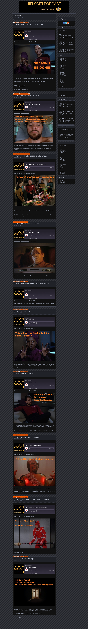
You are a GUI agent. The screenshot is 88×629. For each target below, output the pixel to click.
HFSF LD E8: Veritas (63, 35)
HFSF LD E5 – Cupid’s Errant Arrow (66, 42)
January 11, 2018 (26, 22)
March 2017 (62, 72)
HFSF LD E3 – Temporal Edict (65, 118)
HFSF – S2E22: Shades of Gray (26, 96)
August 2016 (62, 78)
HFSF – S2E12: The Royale (24, 559)
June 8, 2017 (25, 497)
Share (36, 39)
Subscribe (31, 39)
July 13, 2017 (25, 309)
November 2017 (63, 64)
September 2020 (63, 60)
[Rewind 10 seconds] (31, 36)
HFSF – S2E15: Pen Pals (24, 373)
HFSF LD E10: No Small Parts (65, 30)
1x (33, 36)
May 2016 (61, 81)
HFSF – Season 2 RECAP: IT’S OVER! (29, 24)
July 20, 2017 (25, 281)
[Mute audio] (29, 36)
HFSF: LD (61, 180)
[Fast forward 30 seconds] (36, 36)
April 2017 (62, 71)
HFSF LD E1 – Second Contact (65, 50)
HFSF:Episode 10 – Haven (68, 134)
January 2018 (62, 63)
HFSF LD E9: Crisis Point (64, 33)
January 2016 (62, 86)
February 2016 (62, 172)
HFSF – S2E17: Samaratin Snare (27, 224)
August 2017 (62, 66)
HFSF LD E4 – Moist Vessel (65, 44)
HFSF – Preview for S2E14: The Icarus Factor (31, 499)
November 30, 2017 (26, 93)
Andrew (61, 134)
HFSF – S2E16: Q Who (23, 311)
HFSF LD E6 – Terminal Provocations (66, 40)
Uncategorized (62, 95)
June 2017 (62, 68)
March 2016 (62, 83)
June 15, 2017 (25, 435)
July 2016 (61, 79)
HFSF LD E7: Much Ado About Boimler (66, 37)
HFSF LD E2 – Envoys (64, 49)
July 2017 (61, 67)
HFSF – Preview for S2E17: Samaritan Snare (31, 283)
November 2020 (63, 58)
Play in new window (25, 41)
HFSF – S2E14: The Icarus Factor (27, 437)
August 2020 (62, 61)
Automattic (54, 625)
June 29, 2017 (25, 371)
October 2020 (62, 59)
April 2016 (62, 82)
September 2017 (63, 65)
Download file (17, 41)
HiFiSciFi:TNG (20, 26)
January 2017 (62, 74)
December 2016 (63, 75)
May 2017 (61, 157)
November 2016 (63, 76)
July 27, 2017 (25, 221)
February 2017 (62, 73)
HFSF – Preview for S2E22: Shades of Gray (31, 156)
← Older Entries (17, 617)
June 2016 (62, 80)
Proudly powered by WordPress (38, 625)
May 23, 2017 (25, 556)
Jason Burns (19, 22)
